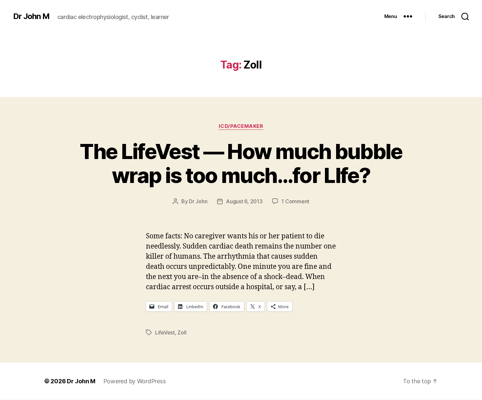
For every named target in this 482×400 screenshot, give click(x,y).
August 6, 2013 (244, 201)
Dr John (198, 201)
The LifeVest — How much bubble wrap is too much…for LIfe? (241, 163)
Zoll (181, 332)
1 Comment (295, 201)
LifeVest (165, 332)
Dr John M (31, 16)
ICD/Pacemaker (241, 126)
